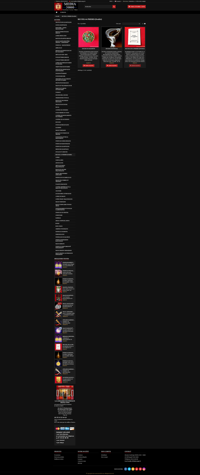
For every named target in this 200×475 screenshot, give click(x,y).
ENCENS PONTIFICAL (112, 48)
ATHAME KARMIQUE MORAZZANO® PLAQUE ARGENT (69, 369)
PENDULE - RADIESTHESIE (63, 45)
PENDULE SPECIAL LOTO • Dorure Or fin (69, 270)
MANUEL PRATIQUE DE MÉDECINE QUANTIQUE (69, 287)
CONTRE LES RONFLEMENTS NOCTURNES (63, 116)
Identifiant (104, 455)
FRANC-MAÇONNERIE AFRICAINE (61, 174)
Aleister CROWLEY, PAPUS (62, 220)
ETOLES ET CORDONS (62, 152)
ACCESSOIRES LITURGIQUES (63, 193)
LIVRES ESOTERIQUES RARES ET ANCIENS (64, 63)
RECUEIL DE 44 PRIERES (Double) (69, 344)
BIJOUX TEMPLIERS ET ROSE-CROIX (64, 205)
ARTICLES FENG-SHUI (62, 54)
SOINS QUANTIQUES (61, 25)
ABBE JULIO (59, 48)
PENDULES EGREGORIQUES (63, 141)
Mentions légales (82, 457)
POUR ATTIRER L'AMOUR (62, 57)
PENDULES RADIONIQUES (63, 143)
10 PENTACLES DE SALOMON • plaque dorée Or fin (69, 377)
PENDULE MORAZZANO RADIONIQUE (62, 240)
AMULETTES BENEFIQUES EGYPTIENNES (63, 70)
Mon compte (104, 457)
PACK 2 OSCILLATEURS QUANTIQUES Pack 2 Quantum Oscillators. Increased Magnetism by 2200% (69, 303)
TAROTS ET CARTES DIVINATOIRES (61, 89)
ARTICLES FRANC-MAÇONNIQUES (60, 166)
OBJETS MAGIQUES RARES (63, 66)
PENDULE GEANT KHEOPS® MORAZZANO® (63, 247)
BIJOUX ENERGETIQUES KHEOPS (62, 32)
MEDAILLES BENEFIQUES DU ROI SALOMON (63, 51)
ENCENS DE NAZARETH (88, 48)
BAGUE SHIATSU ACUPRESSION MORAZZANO (64, 254)
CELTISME (58, 191)
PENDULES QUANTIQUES (62, 146)
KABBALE (58, 218)
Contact (128, 451)
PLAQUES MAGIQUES (61, 184)
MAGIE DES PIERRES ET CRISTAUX (62, 181)
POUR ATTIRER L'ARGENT (62, 60)
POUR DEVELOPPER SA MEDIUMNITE (62, 137)
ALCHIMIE (58, 127)
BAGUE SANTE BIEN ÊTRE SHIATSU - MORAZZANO (63, 42)
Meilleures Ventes (61, 258)
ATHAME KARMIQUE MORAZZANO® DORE (69, 320)
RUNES (57, 223)
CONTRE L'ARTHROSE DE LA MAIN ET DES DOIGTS (63, 187)
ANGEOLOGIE (59, 163)
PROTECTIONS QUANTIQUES (63, 22)
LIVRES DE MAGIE (60, 196)
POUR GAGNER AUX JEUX (62, 125)
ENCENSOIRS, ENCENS (62, 95)
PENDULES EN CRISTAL (62, 212)
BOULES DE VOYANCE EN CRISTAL (62, 133)
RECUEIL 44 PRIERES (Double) (64, 154)
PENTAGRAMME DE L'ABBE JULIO (69, 262)
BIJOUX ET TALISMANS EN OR (64, 85)
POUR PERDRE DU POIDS (62, 112)
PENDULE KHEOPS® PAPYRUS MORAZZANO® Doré (69, 353)
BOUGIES (58, 122)
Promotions (57, 455)
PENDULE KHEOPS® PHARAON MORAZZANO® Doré (69, 279)
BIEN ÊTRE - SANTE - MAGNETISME (61, 28)
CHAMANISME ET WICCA (62, 97)
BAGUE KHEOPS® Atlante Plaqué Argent (69, 328)
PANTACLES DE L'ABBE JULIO (63, 177)
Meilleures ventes (58, 459)
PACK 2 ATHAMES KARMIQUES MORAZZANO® (69, 311)
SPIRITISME (59, 215)
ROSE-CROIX (59, 226)
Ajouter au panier (88, 65)
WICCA (57, 107)
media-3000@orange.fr (79, 1)
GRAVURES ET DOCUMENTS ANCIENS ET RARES (63, 79)
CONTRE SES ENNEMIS (62, 110)
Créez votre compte (141, 1)
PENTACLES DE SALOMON (63, 237)
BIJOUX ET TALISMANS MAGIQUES (62, 101)
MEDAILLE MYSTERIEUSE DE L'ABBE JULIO (69, 336)
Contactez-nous (82, 461)
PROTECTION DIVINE (61, 104)
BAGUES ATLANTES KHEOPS (63, 38)
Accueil (57, 20)
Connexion (131, 1)
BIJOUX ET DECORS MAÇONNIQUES (61, 170)
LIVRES (58, 157)
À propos (63, 12)
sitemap (80, 463)
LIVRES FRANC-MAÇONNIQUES (64, 199)
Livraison (80, 455)
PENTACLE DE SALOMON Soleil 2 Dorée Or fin (69, 361)
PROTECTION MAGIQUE (62, 83)
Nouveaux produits (59, 457)
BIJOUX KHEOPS (60, 243)
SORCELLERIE (59, 160)
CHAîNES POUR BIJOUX (62, 229)
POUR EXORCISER (60, 76)
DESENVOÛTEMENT (61, 73)
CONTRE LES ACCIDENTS (62, 119)
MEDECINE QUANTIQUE (62, 149)
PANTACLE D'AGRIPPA (62, 231)
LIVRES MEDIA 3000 (61, 35)
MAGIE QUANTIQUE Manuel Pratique (69, 295)
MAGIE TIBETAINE (61, 130)
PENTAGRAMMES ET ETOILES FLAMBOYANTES (64, 209)
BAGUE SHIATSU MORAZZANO (64, 250)
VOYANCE (58, 92)
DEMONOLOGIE (60, 234)
